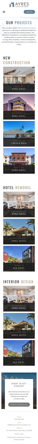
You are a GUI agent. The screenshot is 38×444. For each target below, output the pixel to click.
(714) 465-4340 (19, 419)
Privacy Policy (19, 434)
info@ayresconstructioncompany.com (19, 425)
